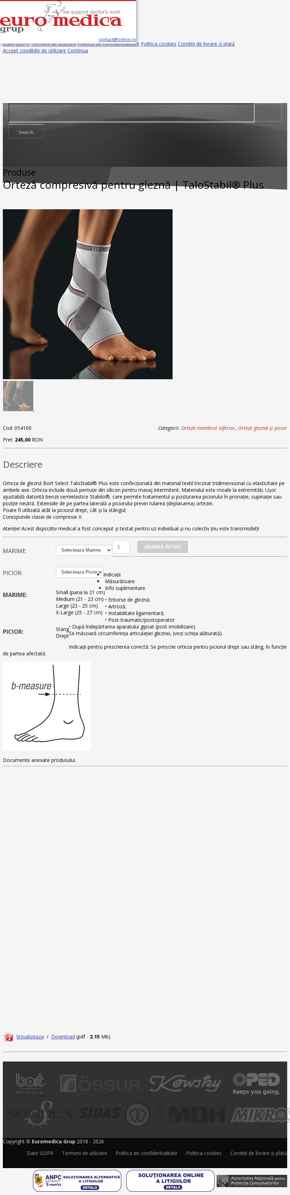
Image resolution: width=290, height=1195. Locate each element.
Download (63, 1036)
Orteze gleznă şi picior (262, 428)
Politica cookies (158, 43)
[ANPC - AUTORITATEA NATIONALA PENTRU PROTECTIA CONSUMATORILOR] (251, 1178)
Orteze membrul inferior (208, 428)
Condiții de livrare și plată (206, 43)
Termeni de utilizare (53, 43)
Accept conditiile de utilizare (34, 50)
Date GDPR (16, 43)
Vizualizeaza (30, 1036)
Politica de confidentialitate (108, 43)
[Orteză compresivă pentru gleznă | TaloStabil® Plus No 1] (88, 377)
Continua (78, 50)
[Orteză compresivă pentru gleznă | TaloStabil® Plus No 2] (19, 409)
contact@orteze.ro (117, 39)
